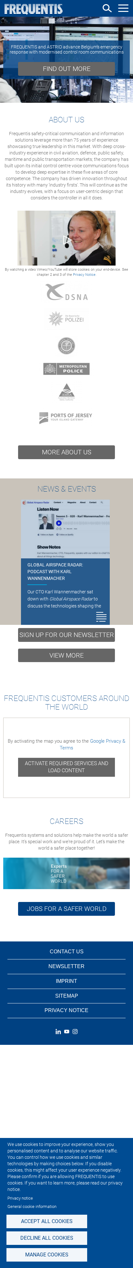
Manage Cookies (46, 1255)
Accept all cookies (47, 1221)
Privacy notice (20, 1198)
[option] (66, 60)
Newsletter (66, 966)
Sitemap (66, 996)
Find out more (66, 69)
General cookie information (31, 1206)
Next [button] (125, 60)
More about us (66, 452)
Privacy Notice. (85, 275)
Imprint (66, 981)
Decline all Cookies (46, 1238)
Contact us (67, 951)
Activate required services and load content (66, 767)
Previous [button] (7, 60)
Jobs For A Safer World (67, 909)
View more (66, 655)
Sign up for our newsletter (66, 635)
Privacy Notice (66, 1010)
